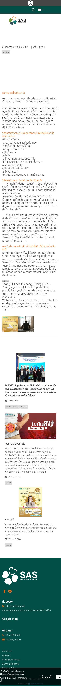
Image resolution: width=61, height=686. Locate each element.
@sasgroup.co (14, 639)
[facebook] (4, 591)
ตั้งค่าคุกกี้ (46, 677)
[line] (10, 591)
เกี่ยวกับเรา (7, 651)
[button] (33, 10)
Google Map (10, 619)
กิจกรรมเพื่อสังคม (10, 664)
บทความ (6, 655)
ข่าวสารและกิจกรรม (11, 659)
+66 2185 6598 (12, 635)
